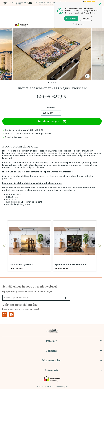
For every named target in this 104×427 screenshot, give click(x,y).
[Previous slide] (4, 245)
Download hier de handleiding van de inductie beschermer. (32, 183)
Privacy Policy (89, 13)
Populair (51, 340)
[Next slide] (98, 245)
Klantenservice (51, 360)
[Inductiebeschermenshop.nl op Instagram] (4, 314)
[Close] (99, 4)
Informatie (51, 370)
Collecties (51, 350)
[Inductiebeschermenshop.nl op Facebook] (11, 314)
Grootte (51, 108)
